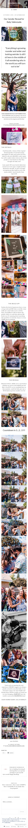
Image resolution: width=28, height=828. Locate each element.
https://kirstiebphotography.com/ (15, 124)
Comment (22, 811)
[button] (14, 247)
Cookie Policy (7, 822)
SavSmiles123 (21, 15)
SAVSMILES (14, 3)
